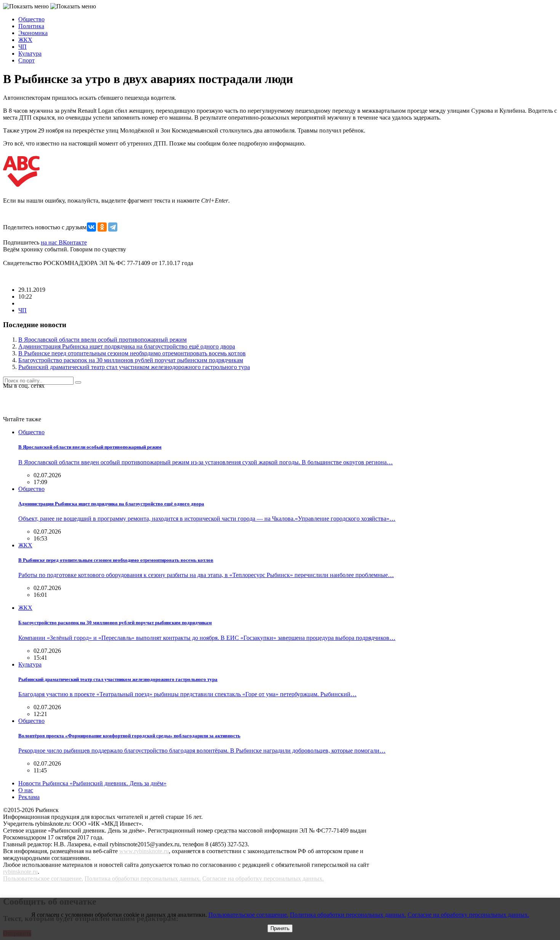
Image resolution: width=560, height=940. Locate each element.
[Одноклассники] (102, 227)
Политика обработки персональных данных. (143, 878)
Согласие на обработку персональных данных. (263, 878)
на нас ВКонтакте (64, 242)
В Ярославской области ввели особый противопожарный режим (102, 339)
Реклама (29, 797)
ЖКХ (25, 40)
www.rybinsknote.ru (144, 851)
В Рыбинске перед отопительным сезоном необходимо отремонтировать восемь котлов (132, 353)
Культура (30, 53)
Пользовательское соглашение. (43, 878)
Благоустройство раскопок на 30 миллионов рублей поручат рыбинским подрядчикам (130, 360)
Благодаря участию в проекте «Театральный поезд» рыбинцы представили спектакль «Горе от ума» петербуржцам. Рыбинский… (187, 694)
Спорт (26, 60)
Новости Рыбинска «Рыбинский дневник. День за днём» (92, 783)
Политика (31, 26)
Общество (31, 19)
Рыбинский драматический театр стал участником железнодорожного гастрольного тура (134, 367)
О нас (25, 790)
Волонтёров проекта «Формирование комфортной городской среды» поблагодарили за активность (129, 736)
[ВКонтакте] (91, 227)
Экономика (33, 33)
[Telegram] (112, 227)
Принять (280, 928)
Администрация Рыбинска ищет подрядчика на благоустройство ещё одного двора (126, 346)
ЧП (22, 46)
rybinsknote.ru (20, 871)
